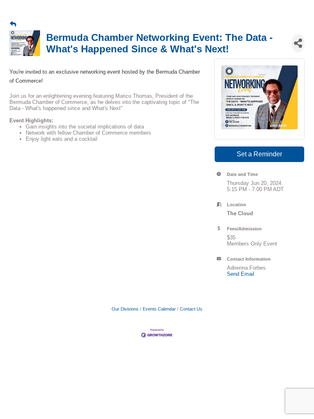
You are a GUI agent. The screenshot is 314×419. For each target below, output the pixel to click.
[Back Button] (13, 24)
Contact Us (191, 308)
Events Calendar (159, 308)
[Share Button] (298, 43)
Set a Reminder (259, 154)
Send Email (240, 274)
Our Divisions (125, 308)
